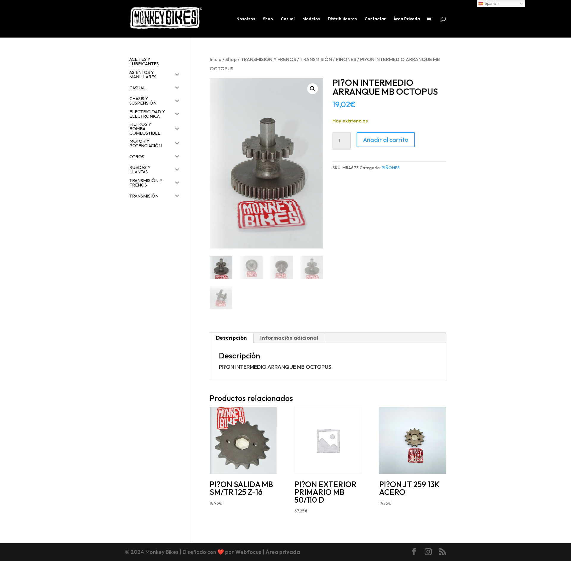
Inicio (216, 59)
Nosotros (245, 19)
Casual (288, 19)
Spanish (490, 3)
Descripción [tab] (231, 337)
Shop (268, 19)
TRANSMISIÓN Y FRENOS (268, 59)
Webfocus (248, 551)
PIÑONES (346, 59)
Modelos (311, 19)
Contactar (375, 19)
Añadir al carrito (385, 139)
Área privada (283, 551)
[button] (312, 88)
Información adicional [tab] (289, 337)
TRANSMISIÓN (316, 59)
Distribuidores (342, 19)
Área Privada (406, 19)
